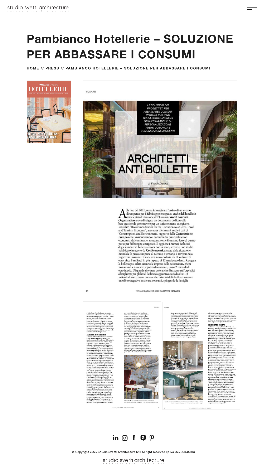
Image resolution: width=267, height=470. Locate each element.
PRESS (52, 68)
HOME (33, 68)
